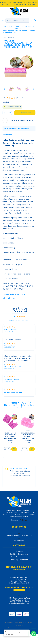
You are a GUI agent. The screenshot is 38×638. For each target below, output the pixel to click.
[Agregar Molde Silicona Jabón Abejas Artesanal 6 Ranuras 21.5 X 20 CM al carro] (14, 449)
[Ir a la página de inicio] (19, 11)
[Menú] (2, 20)
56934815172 (19, 541)
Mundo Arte (15, 26)
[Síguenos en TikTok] (26, 520)
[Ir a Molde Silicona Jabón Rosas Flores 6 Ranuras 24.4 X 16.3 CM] (27, 421)
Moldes (18, 28)
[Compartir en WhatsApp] (9, 298)
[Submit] (27, 20)
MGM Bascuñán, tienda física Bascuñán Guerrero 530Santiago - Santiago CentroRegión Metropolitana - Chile (19, 601)
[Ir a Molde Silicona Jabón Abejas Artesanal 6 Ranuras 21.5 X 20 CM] (10, 421)
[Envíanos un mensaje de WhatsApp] (33, 633)
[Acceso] (32, 20)
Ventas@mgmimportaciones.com (19, 535)
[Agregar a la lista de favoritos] (14, 421)
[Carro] (35, 20)
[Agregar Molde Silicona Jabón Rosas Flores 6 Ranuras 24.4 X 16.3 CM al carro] (32, 449)
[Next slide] (33, 89)
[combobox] (17, 20)
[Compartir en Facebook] (4, 298)
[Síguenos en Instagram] (20, 520)
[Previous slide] (4, 89)
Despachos (19, 551)
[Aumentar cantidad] (10, 112)
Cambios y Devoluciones (19, 554)
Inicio (6, 26)
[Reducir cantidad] (4, 112)
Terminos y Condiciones (19, 560)
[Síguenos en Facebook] (23, 520)
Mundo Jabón (27, 26)
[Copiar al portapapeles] (14, 298)
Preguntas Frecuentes (19, 557)
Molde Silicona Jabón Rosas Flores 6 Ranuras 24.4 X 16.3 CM (28, 436)
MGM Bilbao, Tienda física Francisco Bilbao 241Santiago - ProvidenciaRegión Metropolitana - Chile (19, 580)
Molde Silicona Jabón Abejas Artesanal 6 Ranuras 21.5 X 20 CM (10, 436)
